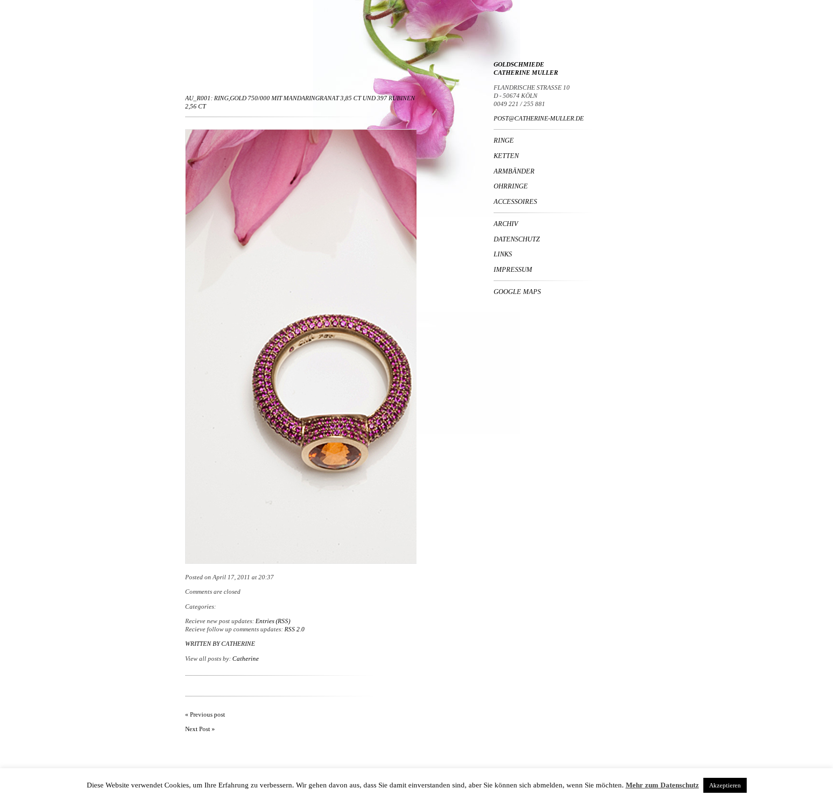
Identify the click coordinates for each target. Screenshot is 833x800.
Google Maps (517, 291)
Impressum (513, 269)
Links (503, 254)
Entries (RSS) (272, 621)
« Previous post (205, 714)
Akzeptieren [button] (725, 785)
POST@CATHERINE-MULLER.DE (539, 118)
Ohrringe (511, 186)
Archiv (506, 223)
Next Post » (200, 729)
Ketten (506, 156)
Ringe (504, 140)
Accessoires (515, 201)
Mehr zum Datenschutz (662, 785)
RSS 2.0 (294, 629)
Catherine (238, 643)
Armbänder (514, 171)
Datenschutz (517, 239)
